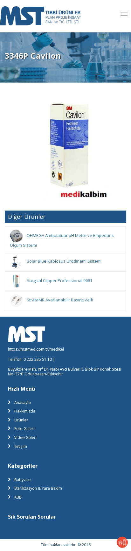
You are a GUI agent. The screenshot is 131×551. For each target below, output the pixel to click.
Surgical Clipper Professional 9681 (59, 280)
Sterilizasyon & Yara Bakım (38, 488)
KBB (18, 497)
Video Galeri (25, 437)
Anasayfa (22, 402)
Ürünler (21, 420)
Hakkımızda (24, 411)
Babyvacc (22, 479)
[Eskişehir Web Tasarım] (122, 542)
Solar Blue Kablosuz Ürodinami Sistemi (64, 261)
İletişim (20, 446)
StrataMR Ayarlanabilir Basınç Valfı (60, 300)
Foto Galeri (24, 428)
